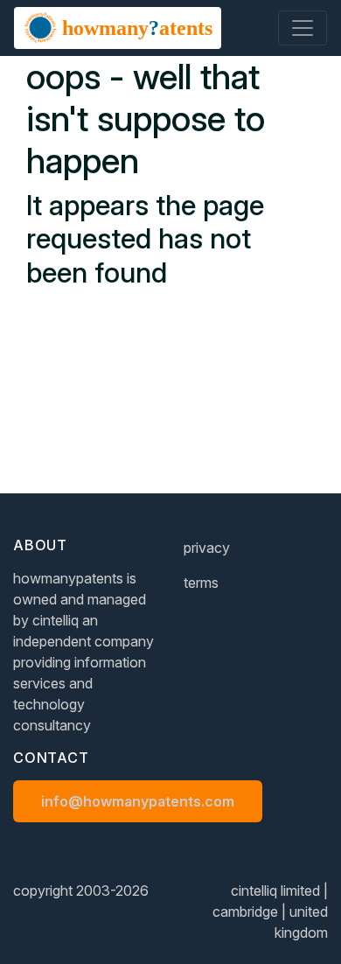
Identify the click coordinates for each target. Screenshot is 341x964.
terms (201, 582)
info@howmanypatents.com (137, 801)
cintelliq (55, 620)
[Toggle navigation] (302, 27)
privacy (207, 547)
